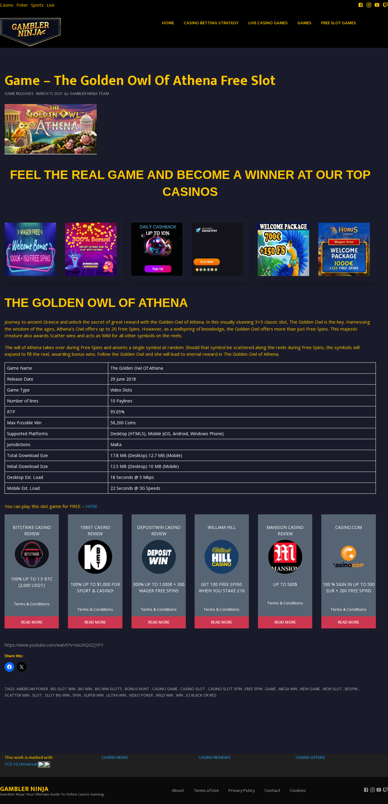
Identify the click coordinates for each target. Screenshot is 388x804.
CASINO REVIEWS (214, 757)
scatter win (17, 695)
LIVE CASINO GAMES (268, 23)
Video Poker (141, 695)
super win (94, 695)
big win (85, 688)
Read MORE (31, 622)
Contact (272, 790)
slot (37, 695)
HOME (168, 23)
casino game (165, 688)
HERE (91, 506)
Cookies (298, 790)
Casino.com (348, 527)
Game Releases (19, 93)
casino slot (192, 688)
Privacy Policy (242, 790)
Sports (37, 5)
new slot (332, 688)
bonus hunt (137, 688)
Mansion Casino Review (285, 530)
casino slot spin (225, 688)
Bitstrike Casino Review (32, 530)
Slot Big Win (57, 695)
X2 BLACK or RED (201, 695)
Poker (22, 5)
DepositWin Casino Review (159, 530)
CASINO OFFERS (310, 757)
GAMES (304, 23)
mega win (288, 688)
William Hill (222, 527)
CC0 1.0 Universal (21, 764)
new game (310, 688)
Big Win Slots (108, 688)
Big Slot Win (63, 688)
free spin (254, 688)
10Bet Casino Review (95, 530)
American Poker (32, 688)
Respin (351, 688)
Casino (6, 5)
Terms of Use (206, 790)
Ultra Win (116, 695)
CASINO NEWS (115, 757)
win (179, 695)
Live (51, 5)
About (178, 790)
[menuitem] (6, 5)
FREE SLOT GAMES (338, 23)
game (270, 688)
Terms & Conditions (32, 604)
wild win (164, 695)
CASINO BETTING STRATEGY (211, 23)
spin (76, 695)
